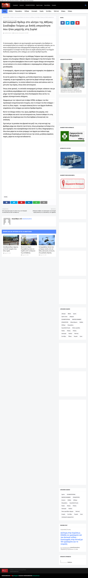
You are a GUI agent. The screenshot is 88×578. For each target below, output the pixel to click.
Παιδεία (70, 333)
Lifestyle (64, 313)
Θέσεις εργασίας (76, 328)
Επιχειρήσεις (70, 325)
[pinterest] (77, 23)
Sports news (39, 5)
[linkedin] (72, 23)
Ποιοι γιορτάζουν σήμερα (67, 511)
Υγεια (81, 336)
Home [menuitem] (4, 11)
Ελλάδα (12, 17)
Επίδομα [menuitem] (27, 11)
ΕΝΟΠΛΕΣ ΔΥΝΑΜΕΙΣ (76, 319)
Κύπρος (74, 330)
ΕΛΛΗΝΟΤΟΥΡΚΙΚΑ (30, 5)
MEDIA (69, 313)
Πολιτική (76, 333)
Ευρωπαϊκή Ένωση (66, 328)
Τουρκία (75, 336)
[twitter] (68, 23)
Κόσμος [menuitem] (63, 11)
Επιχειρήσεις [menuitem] (18, 11)
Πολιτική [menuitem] (56, 11)
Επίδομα (63, 325)
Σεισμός (54, 5)
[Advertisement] (73, 42)
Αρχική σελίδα (6, 17)
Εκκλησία (15, 5)
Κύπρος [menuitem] (70, 11)
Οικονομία (64, 333)
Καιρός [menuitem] (41, 11)
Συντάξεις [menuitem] (48, 11)
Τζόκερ (70, 336)
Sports (74, 313)
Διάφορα (72, 316)
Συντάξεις (64, 336)
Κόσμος (69, 330)
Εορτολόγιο (47, 5)
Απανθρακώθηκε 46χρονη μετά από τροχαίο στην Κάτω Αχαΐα (10, 249)
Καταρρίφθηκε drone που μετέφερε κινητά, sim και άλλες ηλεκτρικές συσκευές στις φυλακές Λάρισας (46, 250)
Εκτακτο (22, 5)
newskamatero (8, 33)
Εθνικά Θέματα (73, 322)
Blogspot (16, 575)
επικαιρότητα (35, 575)
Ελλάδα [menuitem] (11, 11)
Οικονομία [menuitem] (34, 11)
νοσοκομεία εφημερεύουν (68, 517)
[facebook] (63, 23)
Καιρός (63, 330)
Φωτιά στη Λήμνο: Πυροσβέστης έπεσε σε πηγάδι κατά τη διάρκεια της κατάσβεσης (28, 250)
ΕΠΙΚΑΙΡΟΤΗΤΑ (65, 322)
